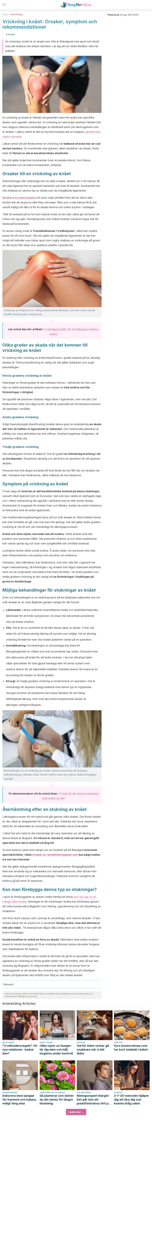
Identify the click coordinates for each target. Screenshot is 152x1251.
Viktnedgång (84, 1092)
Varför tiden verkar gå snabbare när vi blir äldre (93, 1049)
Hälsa (5, 14)
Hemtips (118, 1042)
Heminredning (10, 1092)
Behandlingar (16, 14)
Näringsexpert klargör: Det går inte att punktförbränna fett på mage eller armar (93, 1099)
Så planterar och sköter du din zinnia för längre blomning (57, 1099)
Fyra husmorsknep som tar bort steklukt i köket (131, 1047)
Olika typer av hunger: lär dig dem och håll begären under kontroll (56, 1049)
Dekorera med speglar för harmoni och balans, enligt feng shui (19, 1099)
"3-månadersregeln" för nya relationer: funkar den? (20, 1049)
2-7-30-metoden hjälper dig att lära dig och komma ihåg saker (131, 1099)
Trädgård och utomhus (52, 1092)
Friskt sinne (46, 1042)
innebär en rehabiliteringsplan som (55, 854)
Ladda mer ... (76, 1112)
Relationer (8, 1042)
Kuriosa (81, 1042)
